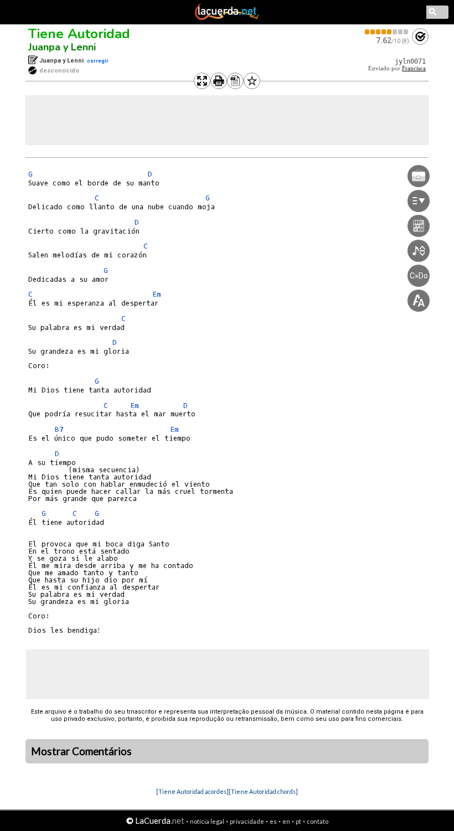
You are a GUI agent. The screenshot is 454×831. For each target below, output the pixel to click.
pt (298, 821)
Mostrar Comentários (81, 751)
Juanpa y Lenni (62, 47)
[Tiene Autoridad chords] (263, 791)
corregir (98, 61)
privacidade (247, 821)
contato (317, 821)
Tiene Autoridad (79, 34)
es (273, 821)
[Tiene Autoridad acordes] (192, 791)
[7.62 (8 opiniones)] (387, 31)
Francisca (414, 68)
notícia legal (207, 821)
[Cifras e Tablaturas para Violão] (227, 17)
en (286, 821)
